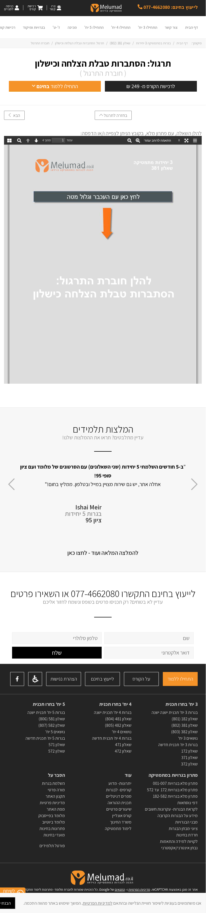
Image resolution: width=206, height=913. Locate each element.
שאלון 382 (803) (184, 732)
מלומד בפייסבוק (51, 815)
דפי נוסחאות (187, 803)
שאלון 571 (57, 744)
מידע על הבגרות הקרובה (177, 815)
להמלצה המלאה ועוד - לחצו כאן (102, 553)
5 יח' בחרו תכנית (49, 704)
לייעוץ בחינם (102, 678)
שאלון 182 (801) (185, 719)
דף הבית (191, 27)
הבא (15, 115)
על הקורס (141, 678)
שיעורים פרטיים (118, 809)
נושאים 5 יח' (55, 732)
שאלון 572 (56, 751)
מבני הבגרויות (186, 822)
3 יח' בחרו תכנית (181, 704)
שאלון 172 (189, 751)
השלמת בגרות (53, 783)
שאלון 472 (123, 751)
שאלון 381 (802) (120, 43)
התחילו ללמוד (180, 678)
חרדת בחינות (187, 835)
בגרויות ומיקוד (34, 27)
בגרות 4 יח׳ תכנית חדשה (111, 738)
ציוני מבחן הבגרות (183, 828)
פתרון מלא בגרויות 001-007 (175, 783)
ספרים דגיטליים (118, 796)
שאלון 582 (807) (51, 725)
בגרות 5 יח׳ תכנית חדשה (45, 738)
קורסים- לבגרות (118, 790)
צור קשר (171, 27)
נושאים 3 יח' (188, 738)
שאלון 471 (123, 744)
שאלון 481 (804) (118, 719)
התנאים (120, 889)
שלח (57, 652)
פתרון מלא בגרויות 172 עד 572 (172, 790)
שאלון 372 (189, 764)
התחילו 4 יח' (120, 27)
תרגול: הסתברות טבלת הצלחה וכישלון (103, 63)
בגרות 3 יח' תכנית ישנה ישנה (175, 712)
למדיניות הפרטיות (97, 903)
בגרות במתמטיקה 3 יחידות (153, 43)
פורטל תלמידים (52, 846)
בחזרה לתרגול (115, 115)
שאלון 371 (189, 757)
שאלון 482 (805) (118, 725)
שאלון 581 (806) (52, 719)
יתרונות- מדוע (119, 783)
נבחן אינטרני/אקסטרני (179, 848)
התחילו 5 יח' (94, 27)
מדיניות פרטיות (52, 803)
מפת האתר (56, 809)
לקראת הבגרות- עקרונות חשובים (171, 809)
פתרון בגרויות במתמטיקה (173, 775)
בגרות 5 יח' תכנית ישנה (46, 712)
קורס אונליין (121, 815)
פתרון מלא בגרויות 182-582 (175, 796)
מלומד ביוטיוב (53, 822)
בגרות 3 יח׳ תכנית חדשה (178, 744)
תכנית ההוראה (119, 803)
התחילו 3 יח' (147, 27)
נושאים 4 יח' (121, 732)
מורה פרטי (56, 790)
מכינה (72, 27)
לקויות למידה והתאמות (179, 841)
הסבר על (56, 775)
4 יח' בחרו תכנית (115, 704)
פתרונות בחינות (52, 828)
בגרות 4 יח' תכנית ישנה (112, 712)
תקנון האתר (55, 796)
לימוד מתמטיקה (118, 828)
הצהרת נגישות (63, 678)
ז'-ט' (56, 27)
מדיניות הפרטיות (139, 889)
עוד (127, 775)
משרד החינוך (120, 822)
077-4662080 (95, 593)
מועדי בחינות (54, 835)
